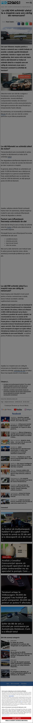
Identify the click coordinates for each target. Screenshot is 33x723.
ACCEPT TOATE (16, 718)
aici (21, 701)
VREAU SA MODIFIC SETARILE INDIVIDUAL (16, 720)
